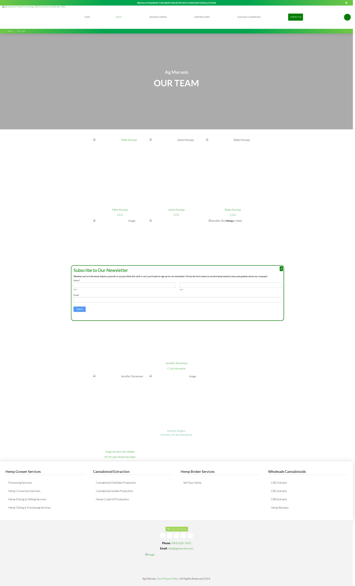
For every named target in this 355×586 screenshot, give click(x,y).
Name (76, 280)
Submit (79, 309)
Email (76, 295)
